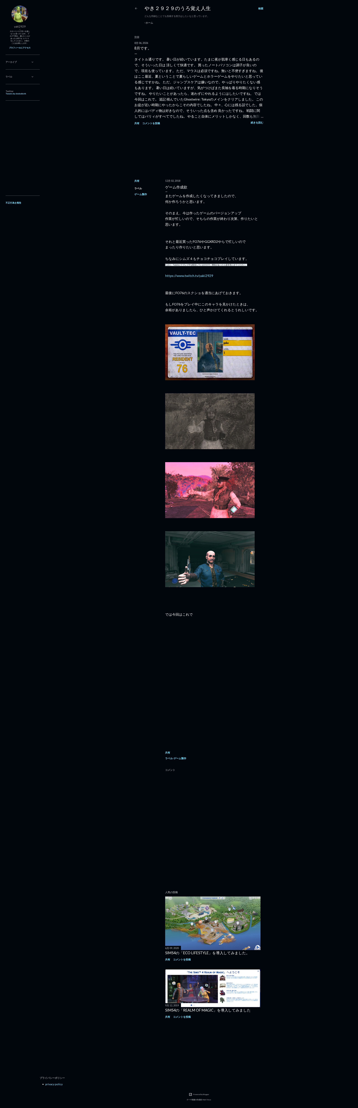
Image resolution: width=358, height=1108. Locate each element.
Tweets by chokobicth (16, 93)
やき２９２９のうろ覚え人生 (177, 8)
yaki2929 (20, 26)
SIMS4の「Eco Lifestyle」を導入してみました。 (207, 953)
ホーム (149, 22)
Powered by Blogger (201, 1094)
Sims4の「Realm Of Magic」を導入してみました (208, 1010)
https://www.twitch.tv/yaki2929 (189, 276)
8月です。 (142, 48)
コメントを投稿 (151, 123)
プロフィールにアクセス (20, 47)
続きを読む (257, 122)
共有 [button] (136, 123)
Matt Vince (206, 1100)
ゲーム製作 (140, 194)
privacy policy (54, 1084)
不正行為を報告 (13, 202)
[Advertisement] (198, 152)
